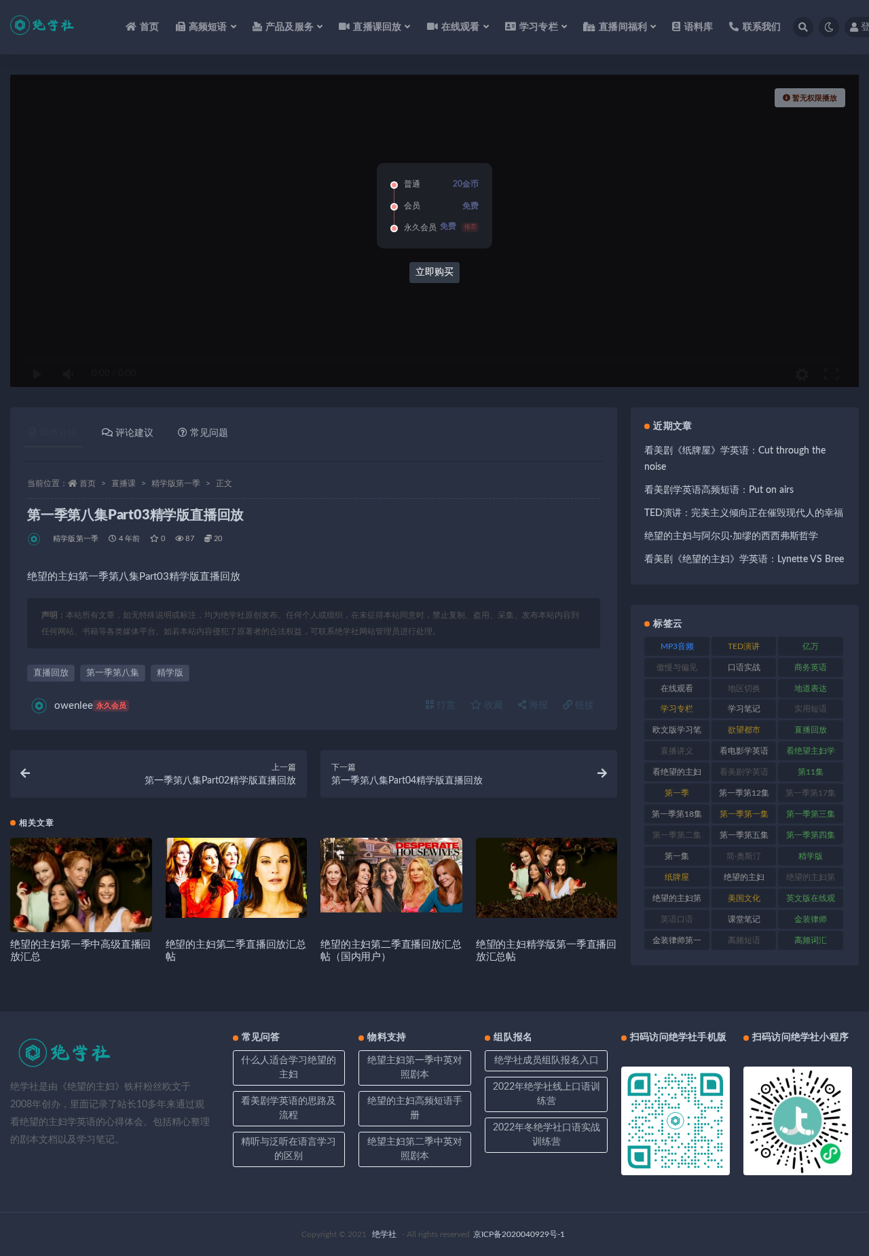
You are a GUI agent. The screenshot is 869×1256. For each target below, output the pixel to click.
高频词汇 (810, 940)
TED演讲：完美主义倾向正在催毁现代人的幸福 (743, 513)
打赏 (445, 705)
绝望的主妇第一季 (810, 880)
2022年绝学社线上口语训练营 (546, 1094)
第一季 (677, 793)
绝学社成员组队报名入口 (546, 1060)
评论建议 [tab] (134, 433)
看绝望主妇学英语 (810, 753)
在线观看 (677, 688)
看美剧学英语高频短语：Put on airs (719, 490)
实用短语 (810, 709)
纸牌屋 (677, 877)
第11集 (811, 772)
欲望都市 (744, 730)
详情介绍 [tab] (58, 433)
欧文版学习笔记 (676, 732)
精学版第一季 (175, 483)
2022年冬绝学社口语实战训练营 (546, 1135)
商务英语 (810, 667)
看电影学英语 (744, 751)
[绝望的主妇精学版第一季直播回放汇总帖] (547, 878)
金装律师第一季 (676, 943)
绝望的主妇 (744, 877)
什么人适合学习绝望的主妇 (288, 1067)
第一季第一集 (744, 814)
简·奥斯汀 (743, 856)
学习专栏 (677, 709)
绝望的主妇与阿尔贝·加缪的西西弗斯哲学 (731, 536)
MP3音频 (677, 646)
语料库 (698, 27)
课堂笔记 (744, 919)
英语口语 (677, 919)
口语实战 (744, 667)
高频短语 (744, 940)
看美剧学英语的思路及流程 (288, 1108)
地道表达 (810, 688)
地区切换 (744, 688)
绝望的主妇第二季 (676, 901)
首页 (149, 27)
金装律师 (810, 919)
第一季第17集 (810, 793)
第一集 (677, 856)
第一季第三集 (810, 814)
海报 (537, 705)
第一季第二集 (676, 835)
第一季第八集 (112, 673)
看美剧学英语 (744, 772)
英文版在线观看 (810, 901)
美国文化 (744, 898)
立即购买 (434, 272)
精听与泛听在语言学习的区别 (288, 1149)
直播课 (123, 483)
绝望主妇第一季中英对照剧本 (414, 1067)
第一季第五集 (744, 835)
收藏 (492, 705)
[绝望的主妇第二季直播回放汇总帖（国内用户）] (391, 875)
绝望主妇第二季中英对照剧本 (414, 1149)
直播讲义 (677, 751)
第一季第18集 (677, 814)
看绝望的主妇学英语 (676, 774)
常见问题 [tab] (209, 433)
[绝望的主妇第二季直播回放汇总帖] (237, 878)
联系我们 (762, 27)
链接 (583, 705)
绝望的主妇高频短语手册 (414, 1108)
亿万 (810, 646)
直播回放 (51, 673)
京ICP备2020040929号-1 (519, 1234)
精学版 (170, 673)
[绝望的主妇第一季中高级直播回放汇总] (81, 909)
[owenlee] (35, 539)
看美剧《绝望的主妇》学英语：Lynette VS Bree (744, 559)
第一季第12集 (744, 793)
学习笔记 (744, 709)
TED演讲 (744, 646)
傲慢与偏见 (677, 667)
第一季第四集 (810, 835)
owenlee (90, 706)
